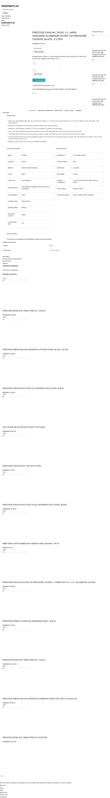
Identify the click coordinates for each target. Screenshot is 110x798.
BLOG (95, 754)
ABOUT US (96, 768)
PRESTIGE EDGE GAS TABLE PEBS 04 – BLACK (24, 660)
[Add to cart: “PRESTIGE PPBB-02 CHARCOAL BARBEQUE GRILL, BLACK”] (5, 618)
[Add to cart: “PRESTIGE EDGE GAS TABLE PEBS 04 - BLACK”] (5, 656)
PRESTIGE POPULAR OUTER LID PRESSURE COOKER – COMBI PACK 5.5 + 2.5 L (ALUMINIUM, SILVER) (49, 582)
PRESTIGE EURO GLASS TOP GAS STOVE (22, 466)
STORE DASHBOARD (100, 760)
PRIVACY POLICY (80, 760)
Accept (9, 785)
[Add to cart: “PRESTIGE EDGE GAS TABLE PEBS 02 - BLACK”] (5, 307)
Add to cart (38, 74)
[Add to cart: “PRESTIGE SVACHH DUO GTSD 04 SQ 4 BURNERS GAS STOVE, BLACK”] (5, 501)
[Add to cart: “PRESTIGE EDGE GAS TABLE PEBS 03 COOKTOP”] (5, 734)
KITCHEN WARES (58, 89)
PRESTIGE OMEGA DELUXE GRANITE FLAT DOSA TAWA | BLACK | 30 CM (35, 349)
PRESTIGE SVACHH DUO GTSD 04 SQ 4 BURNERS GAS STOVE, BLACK (35, 505)
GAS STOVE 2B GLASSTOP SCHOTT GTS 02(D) (24, 427)
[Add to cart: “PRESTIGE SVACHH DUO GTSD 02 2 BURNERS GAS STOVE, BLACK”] (5, 385)
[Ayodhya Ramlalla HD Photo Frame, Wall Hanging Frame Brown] (99, 42)
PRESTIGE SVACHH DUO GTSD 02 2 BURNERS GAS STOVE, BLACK (33, 388)
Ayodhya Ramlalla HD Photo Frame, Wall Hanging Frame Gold (99, 76)
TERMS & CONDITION (82, 757)
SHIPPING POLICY (81, 763)
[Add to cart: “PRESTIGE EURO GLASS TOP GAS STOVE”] (5, 462)
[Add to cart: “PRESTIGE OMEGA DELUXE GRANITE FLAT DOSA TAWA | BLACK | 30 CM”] (5, 346)
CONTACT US (97, 772)
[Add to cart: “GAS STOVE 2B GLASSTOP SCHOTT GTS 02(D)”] (5, 424)
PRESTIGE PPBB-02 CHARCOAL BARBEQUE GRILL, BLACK (29, 621)
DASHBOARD (97, 757)
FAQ (76, 750)
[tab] (32, 110)
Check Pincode (38, 52)
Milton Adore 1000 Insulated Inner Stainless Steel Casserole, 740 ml (31, 543)
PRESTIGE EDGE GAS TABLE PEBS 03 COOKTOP (25, 737)
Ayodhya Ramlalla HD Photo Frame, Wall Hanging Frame (99, 101)
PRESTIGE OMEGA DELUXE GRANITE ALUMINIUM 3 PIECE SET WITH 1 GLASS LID (40, 699)
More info (3, 785)
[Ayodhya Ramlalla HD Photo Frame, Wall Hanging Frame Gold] (99, 66)
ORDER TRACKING (81, 754)
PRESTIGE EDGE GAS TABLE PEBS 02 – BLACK (24, 311)
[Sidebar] (2, 779)
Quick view (9, 307)
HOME (95, 750)
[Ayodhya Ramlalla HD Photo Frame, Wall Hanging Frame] (99, 90)
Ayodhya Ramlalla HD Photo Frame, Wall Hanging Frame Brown (99, 52)
